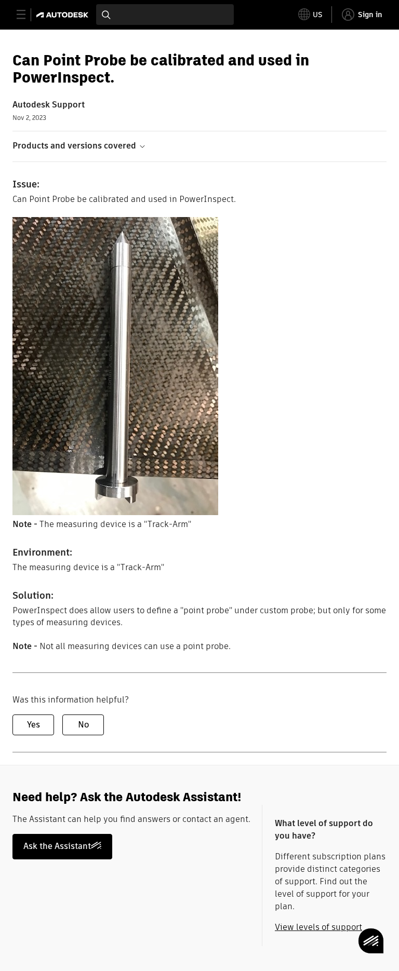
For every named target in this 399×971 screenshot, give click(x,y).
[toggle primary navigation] (27, 14)
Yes (33, 725)
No (83, 725)
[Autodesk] (63, 15)
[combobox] (165, 14)
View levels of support (318, 927)
